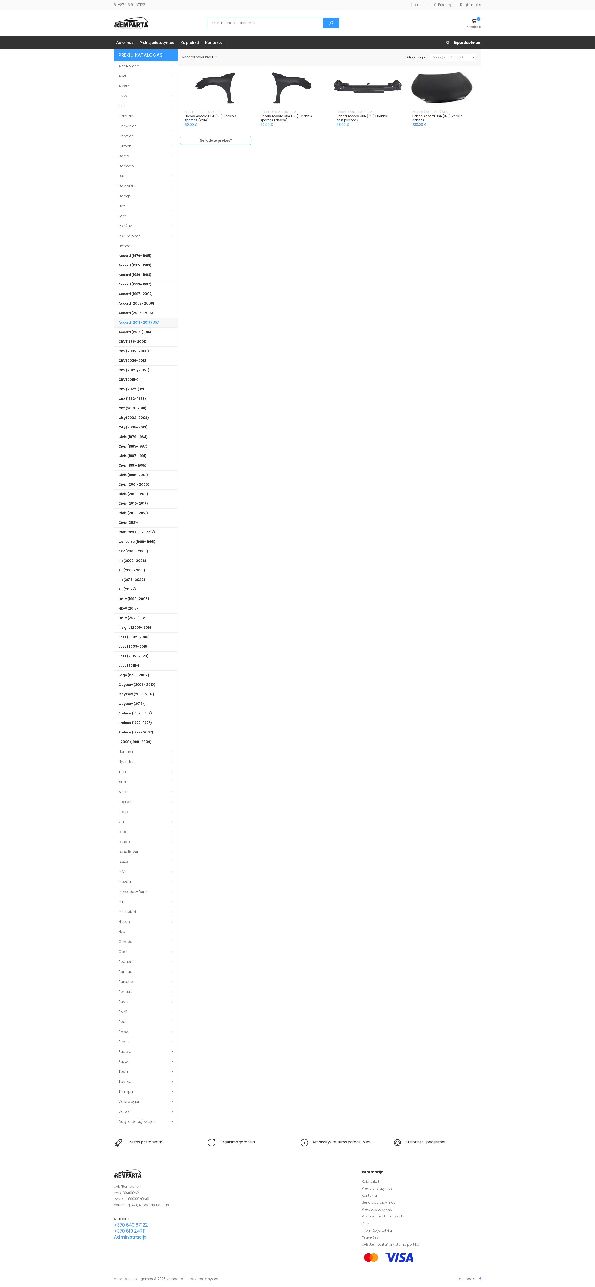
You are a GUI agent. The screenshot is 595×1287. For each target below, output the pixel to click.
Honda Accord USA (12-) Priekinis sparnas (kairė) (210, 118)
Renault (125, 991)
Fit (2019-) (127, 589)
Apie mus (124, 42)
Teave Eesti (371, 1237)
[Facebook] (480, 1278)
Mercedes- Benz (133, 891)
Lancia (124, 841)
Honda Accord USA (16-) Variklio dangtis (437, 118)
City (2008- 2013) (133, 427)
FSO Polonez (129, 236)
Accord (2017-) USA (135, 332)
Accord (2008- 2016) (136, 313)
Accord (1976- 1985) (135, 255)
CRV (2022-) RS (131, 389)
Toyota (125, 1081)
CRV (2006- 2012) (133, 360)
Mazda (125, 881)
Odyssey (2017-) (132, 703)
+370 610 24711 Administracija (130, 1234)
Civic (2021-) (129, 522)
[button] (474, 23)
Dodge (125, 196)
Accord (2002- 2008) (136, 303)
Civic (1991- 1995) (132, 465)
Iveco (123, 791)
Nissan (124, 921)
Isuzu (123, 781)
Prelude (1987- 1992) (135, 713)
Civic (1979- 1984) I (134, 437)
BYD (122, 106)
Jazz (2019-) (129, 665)
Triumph (126, 1091)
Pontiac (125, 971)
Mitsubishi (127, 911)
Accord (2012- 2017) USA (139, 322)
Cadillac (126, 116)
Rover (124, 1001)
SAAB (123, 1011)
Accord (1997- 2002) (136, 294)
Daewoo (126, 166)
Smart (124, 1041)
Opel (123, 951)
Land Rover (128, 851)
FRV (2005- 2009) (133, 551)
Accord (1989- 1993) (135, 274)
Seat (123, 1021)
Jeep (123, 811)
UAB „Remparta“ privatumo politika (390, 1244)
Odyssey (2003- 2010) (137, 684)
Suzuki (124, 1061)
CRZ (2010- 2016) (133, 408)
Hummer (126, 751)
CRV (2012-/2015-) (134, 370)
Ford (122, 216)
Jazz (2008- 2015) (134, 646)
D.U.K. (366, 1223)
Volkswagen (129, 1101)
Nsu (122, 931)
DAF (122, 176)
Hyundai (126, 761)
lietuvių (418, 4)
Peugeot (126, 961)
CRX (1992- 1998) (132, 398)
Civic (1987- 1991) (132, 456)
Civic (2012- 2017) (133, 503)
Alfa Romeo (129, 66)
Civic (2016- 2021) (133, 513)
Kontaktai (214, 42)
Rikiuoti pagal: (416, 57)
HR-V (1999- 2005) (134, 599)
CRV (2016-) (128, 379)
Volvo (124, 1111)
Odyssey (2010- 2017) (136, 694)
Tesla (123, 1071)
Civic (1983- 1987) (133, 446)
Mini (122, 901)
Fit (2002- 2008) (132, 560)
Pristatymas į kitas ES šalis (383, 1216)
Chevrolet (127, 126)
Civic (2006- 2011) (133, 494)
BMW (123, 96)
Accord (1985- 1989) (135, 265)
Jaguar (125, 801)
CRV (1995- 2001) (133, 341)
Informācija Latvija (377, 1230)
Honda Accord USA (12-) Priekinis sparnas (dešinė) (286, 118)
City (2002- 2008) (134, 417)
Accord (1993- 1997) (135, 284)
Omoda (125, 941)
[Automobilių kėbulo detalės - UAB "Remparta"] (131, 23)
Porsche (126, 981)
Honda (125, 246)
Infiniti (124, 771)
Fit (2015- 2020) (132, 579)
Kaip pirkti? (371, 1181)
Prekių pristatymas (157, 42)
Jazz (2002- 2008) (134, 637)
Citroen (125, 146)
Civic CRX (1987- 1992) (137, 532)
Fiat (122, 206)
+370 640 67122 (131, 4)
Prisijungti (446, 4)
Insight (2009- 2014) (136, 627)
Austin (124, 86)
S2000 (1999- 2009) (135, 742)
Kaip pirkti (190, 42)
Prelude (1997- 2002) (136, 732)
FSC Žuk (125, 226)
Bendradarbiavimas (378, 1202)
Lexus (123, 861)
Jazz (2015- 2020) (134, 656)
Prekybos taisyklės (377, 1209)
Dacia (124, 156)
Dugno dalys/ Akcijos (137, 1121)
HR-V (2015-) (129, 608)
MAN (122, 871)
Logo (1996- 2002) (134, 675)
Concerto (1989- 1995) (137, 541)
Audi (122, 76)
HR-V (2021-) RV (132, 618)
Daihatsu (127, 186)
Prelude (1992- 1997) (135, 722)
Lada (123, 831)
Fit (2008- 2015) (132, 570)
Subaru (125, 1051)
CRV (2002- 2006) (134, 351)
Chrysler (126, 136)
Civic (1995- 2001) (133, 475)
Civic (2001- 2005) (134, 484)
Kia (121, 821)
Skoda (124, 1031)
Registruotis (470, 4)
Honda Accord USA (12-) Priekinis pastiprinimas (362, 118)
